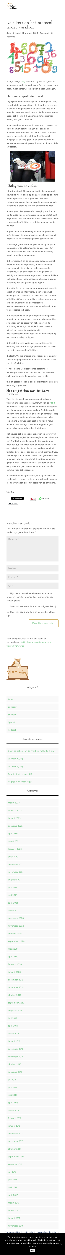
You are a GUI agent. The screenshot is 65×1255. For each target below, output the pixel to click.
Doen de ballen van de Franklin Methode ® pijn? (31, 751)
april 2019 (13, 1025)
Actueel (11, 699)
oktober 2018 (14, 1064)
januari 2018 (14, 1125)
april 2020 (13, 956)
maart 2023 (14, 802)
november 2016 (15, 1225)
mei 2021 (12, 895)
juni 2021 (12, 887)
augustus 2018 (15, 1072)
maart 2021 (13, 910)
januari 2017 (14, 1218)
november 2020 (16, 925)
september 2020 (16, 941)
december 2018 (15, 1049)
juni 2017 (12, 1179)
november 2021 (15, 872)
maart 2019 (13, 1033)
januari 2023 (14, 818)
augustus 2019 (15, 1010)
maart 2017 (13, 1202)
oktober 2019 (14, 995)
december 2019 (15, 979)
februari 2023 (15, 810)
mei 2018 (12, 1095)
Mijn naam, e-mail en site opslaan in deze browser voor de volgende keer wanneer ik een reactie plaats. (29, 597)
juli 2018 (12, 1079)
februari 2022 (15, 849)
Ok (32, 1250)
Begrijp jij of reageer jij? (20, 774)
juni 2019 (12, 1018)
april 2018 (13, 1102)
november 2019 (15, 987)
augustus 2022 (15, 826)
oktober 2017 (14, 1148)
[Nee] (61, 1244)
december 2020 (16, 918)
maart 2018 (13, 1110)
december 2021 (15, 864)
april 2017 (13, 1195)
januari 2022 (14, 856)
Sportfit (11, 722)
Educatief (44, 33)
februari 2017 (14, 1210)
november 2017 (15, 1141)
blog (23, 81)
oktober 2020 (14, 933)
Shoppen (12, 714)
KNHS (52, 402)
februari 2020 (15, 964)
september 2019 (16, 1002)
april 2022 (13, 833)
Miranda (16, 33)
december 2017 (15, 1133)
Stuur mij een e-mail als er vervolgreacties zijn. (34, 606)
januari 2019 (14, 1041)
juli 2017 (12, 1172)
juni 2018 (12, 1087)
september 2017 (16, 1156)
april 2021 (13, 902)
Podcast (12, 729)
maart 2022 (14, 841)
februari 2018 (14, 1118)
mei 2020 (13, 948)
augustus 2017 (15, 1164)
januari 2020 (14, 972)
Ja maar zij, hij (15, 758)
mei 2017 (12, 1187)
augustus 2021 (15, 879)
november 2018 (15, 1056)
